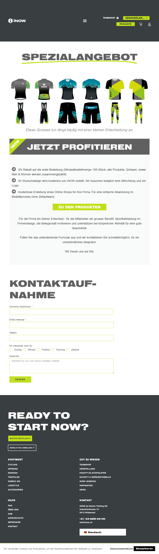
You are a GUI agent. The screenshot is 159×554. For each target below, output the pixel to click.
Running (61, 349)
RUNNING (13, 473)
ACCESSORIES (15, 489)
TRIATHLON (14, 477)
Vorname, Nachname (20, 306)
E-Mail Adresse (17, 319)
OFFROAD (13, 469)
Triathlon (46, 349)
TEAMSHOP (109, 17)
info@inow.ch (86, 522)
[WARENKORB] (143, 24)
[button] (85, 21)
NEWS (83, 489)
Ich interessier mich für (20, 345)
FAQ (10, 505)
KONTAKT (13, 526)
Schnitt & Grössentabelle (95, 477)
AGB (10, 513)
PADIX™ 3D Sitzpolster (93, 473)
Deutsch (94, 532)
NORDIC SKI (14, 481)
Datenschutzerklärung (121, 549)
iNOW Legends (88, 481)
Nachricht (14, 356)
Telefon (13, 332)
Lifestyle (75, 349)
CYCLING (12, 464)
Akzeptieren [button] (144, 548)
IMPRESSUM (14, 522)
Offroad (31, 349)
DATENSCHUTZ (15, 518)
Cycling (17, 349)
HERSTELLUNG (87, 469)
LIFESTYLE (13, 485)
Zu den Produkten (79, 207)
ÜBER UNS (13, 509)
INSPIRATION (86, 485)
